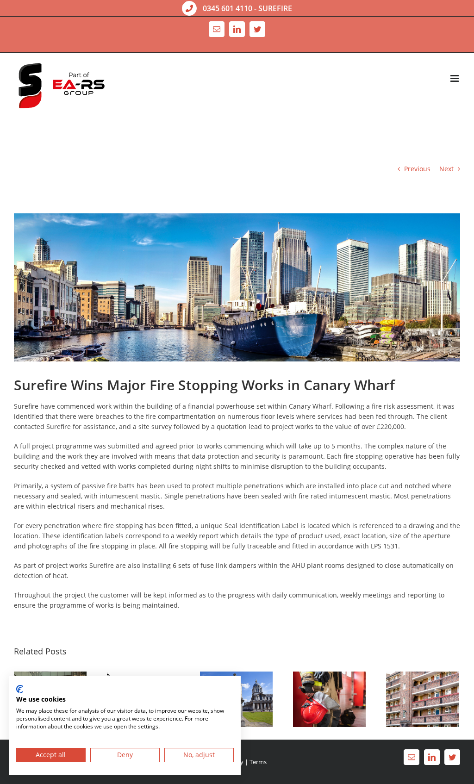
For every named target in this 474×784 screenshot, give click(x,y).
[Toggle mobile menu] (455, 78)
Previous (417, 168)
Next (446, 168)
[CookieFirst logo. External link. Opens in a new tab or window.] (19, 689)
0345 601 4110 (227, 8)
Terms (258, 762)
